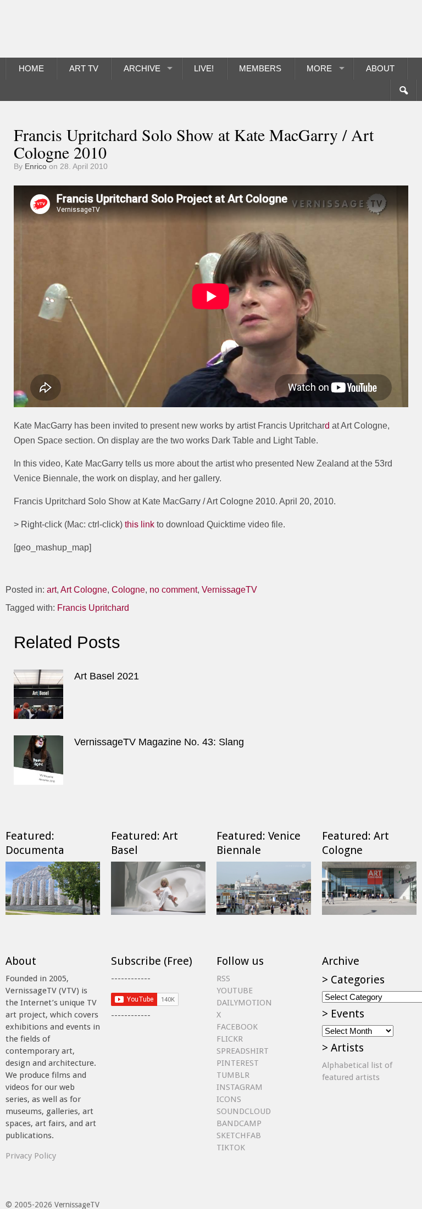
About (380, 68)
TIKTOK (230, 1147)
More (319, 68)
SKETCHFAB (238, 1135)
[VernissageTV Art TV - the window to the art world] (60, 29)
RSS (223, 978)
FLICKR (229, 1039)
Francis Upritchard (93, 607)
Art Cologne (83, 589)
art (52, 589)
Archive (142, 68)
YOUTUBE (234, 991)
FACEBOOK (237, 1027)
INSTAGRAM (239, 1087)
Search (403, 91)
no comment (173, 589)
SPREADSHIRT (242, 1051)
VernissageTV (229, 589)
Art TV (83, 68)
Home (31, 68)
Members (260, 68)
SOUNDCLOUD (243, 1111)
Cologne (128, 589)
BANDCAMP (239, 1123)
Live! (204, 68)
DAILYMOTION (244, 1003)
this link (139, 524)
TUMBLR (232, 1075)
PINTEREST (237, 1063)
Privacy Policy (30, 1156)
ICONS (228, 1099)
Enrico (36, 166)
